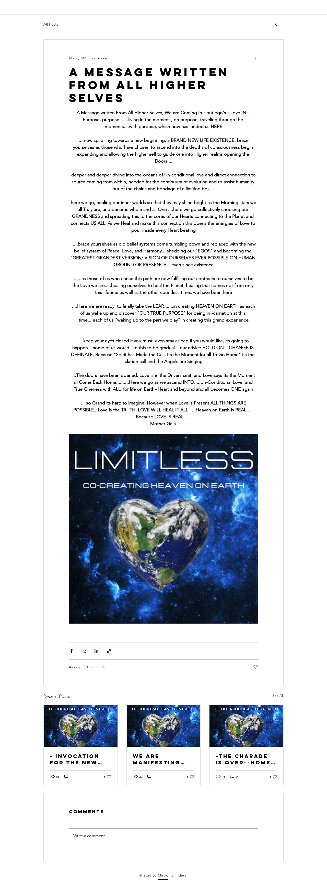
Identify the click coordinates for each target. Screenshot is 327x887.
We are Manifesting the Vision (156, 759)
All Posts (50, 24)
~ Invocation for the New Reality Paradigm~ (74, 759)
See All (278, 695)
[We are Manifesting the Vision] (164, 726)
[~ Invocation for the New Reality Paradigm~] (81, 726)
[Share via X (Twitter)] (83, 651)
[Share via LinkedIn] (96, 651)
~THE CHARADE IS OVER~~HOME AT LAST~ (243, 759)
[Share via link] (109, 651)
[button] (277, 24)
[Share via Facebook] (71, 651)
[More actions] (255, 58)
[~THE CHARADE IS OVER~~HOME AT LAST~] (246, 726)
